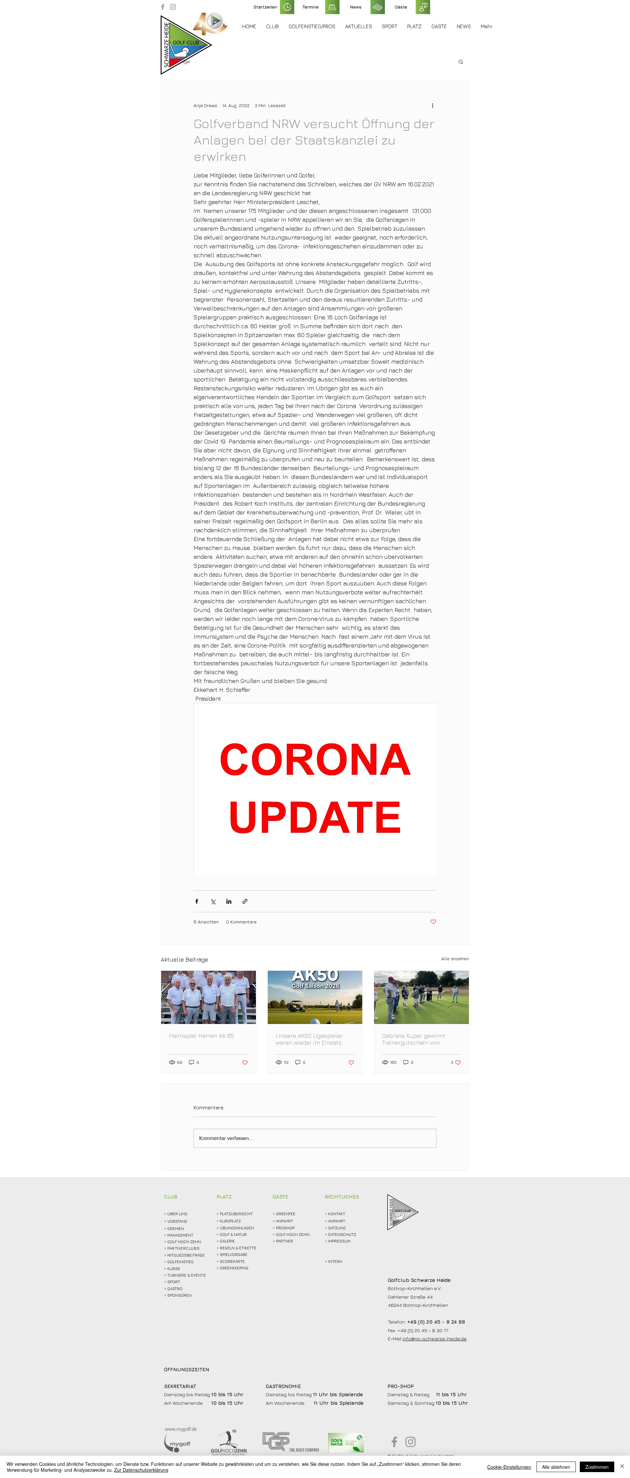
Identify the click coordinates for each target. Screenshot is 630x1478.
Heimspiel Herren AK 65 (201, 1035)
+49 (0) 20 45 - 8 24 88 (436, 1322)
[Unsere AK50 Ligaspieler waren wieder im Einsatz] (315, 997)
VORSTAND (177, 1221)
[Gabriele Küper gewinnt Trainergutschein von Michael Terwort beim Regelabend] (421, 997)
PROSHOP (285, 1227)
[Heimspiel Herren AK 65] (208, 997)
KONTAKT (336, 1213)
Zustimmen (597, 1467)
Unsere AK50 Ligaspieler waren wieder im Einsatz (309, 1039)
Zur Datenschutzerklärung (141, 1470)
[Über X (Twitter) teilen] (213, 901)
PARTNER (284, 1241)
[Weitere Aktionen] (432, 105)
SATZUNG (337, 1227)
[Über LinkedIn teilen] (229, 901)
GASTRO (174, 1288)
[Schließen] (622, 1467)
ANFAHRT (284, 1220)
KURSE (173, 1268)
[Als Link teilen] (245, 901)
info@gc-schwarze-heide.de (435, 1338)
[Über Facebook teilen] (197, 901)
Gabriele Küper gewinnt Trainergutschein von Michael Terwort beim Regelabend (414, 1039)
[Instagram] (173, 7)
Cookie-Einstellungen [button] (509, 1467)
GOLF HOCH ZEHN (292, 1234)
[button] (272, 26)
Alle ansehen (455, 958)
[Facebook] (163, 7)
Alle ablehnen (556, 1467)
